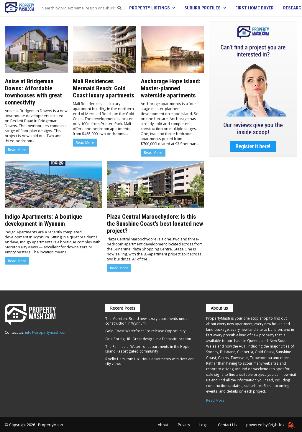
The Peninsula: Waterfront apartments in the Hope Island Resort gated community (147, 348)
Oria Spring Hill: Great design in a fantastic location (148, 338)
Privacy (184, 424)
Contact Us (227, 424)
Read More (17, 149)
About (163, 424)
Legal (204, 424)
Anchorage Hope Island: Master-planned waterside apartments (170, 88)
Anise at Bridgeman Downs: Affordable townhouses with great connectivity (33, 92)
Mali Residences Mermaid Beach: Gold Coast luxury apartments (103, 88)
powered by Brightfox (265, 424)
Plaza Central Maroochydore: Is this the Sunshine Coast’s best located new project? (155, 223)
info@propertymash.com (46, 332)
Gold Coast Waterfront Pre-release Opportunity (145, 330)
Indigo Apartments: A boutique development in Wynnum (43, 220)
